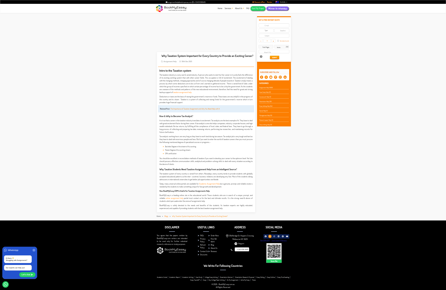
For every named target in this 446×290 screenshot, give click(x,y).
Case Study (199, 277)
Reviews (214, 251)
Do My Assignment (232, 280)
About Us (214, 248)
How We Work (214, 240)
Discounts (203, 254)
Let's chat (26, 275)
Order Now (215, 235)
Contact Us (204, 251)
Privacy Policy (202, 240)
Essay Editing (260, 277)
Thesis (254, 280)
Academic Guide (162, 277)
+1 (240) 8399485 (200, 2)
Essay (204, 280)
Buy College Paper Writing (217, 280)
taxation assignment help (182, 92)
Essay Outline (271, 277)
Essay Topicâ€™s (195, 280)
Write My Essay (245, 280)
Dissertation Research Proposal (244, 277)
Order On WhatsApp (278, 8)
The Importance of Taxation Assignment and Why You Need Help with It (195, 109)
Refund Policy (202, 246)
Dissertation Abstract (226, 277)
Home (159, 216)
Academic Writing (187, 277)
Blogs (166, 216)
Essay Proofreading (283, 277)
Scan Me (274, 261)
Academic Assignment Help (209, 183)
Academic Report (174, 277)
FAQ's (202, 235)
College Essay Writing (211, 277)
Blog (212, 244)
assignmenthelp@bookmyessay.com (179, 2)
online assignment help (174, 198)
